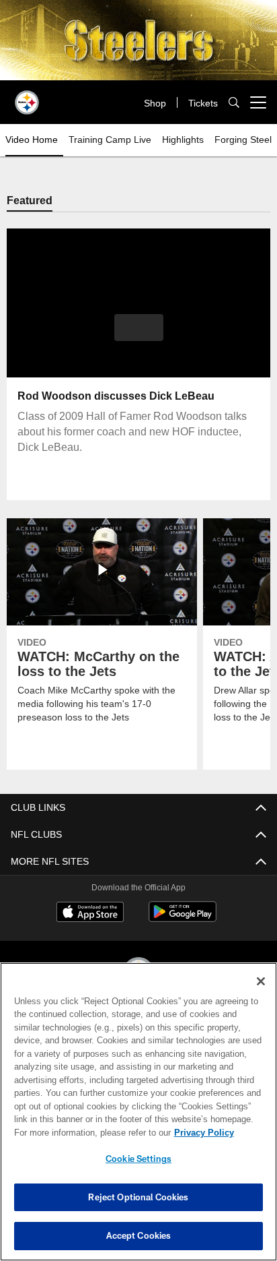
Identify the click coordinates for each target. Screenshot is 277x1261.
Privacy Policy (204, 1133)
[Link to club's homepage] (27, 97)
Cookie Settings (138, 1158)
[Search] (234, 103)
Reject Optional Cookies (138, 1197)
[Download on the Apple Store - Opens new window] (90, 913)
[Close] (261, 981)
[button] (138, 335)
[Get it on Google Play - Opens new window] (182, 918)
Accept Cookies (138, 1235)
